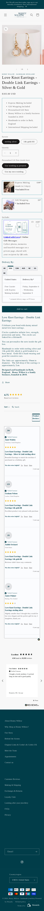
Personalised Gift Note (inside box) (16, 160)
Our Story (9, 733)
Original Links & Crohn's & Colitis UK (21, 745)
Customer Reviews (12, 779)
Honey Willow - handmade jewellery (22, 898)
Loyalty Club (10, 797)
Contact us (9, 762)
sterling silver (11, 142)
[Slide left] (16, 69)
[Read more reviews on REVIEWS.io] (32, 705)
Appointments (10, 757)
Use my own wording (14, 172)
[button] (5, 15)
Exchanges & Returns (13, 791)
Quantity (5, 148)
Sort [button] (6, 407)
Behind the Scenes (12, 739)
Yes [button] (22, 465)
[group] (22, 395)
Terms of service (23, 906)
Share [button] (7, 382)
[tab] (4, 268)
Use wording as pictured (15, 166)
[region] (22, 681)
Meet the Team (11, 751)
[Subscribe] (36, 852)
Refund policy (20, 902)
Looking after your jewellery (16, 803)
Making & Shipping (13, 785)
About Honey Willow (13, 721)
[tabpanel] (22, 289)
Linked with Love (12, 237)
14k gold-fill (29, 142)
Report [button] (26, 465)
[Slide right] (27, 69)
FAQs (7, 809)
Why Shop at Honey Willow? (17, 727)
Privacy (8, 815)
